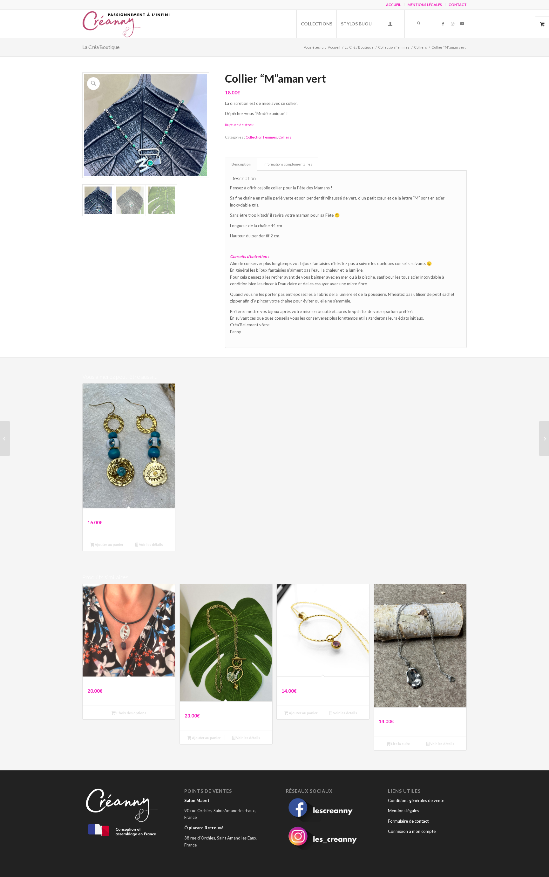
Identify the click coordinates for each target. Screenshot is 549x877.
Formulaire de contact (408, 821)
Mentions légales (403, 810)
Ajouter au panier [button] (109, 544)
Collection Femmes (261, 137)
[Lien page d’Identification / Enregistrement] (390, 24)
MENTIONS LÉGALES (425, 5)
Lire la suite (400, 744)
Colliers (284, 137)
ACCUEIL (393, 5)
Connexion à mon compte (412, 831)
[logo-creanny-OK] (127, 24)
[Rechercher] (418, 24)
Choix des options (131, 713)
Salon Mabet (196, 800)
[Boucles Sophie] (5, 438)
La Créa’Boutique (100, 47)
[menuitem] (393, 4)
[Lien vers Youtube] (462, 23)
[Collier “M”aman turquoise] (544, 438)
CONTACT (458, 5)
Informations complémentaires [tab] (287, 164)
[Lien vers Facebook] (443, 23)
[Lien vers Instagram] (452, 23)
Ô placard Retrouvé (204, 827)
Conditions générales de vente (416, 800)
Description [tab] (241, 164)
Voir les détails (150, 544)
